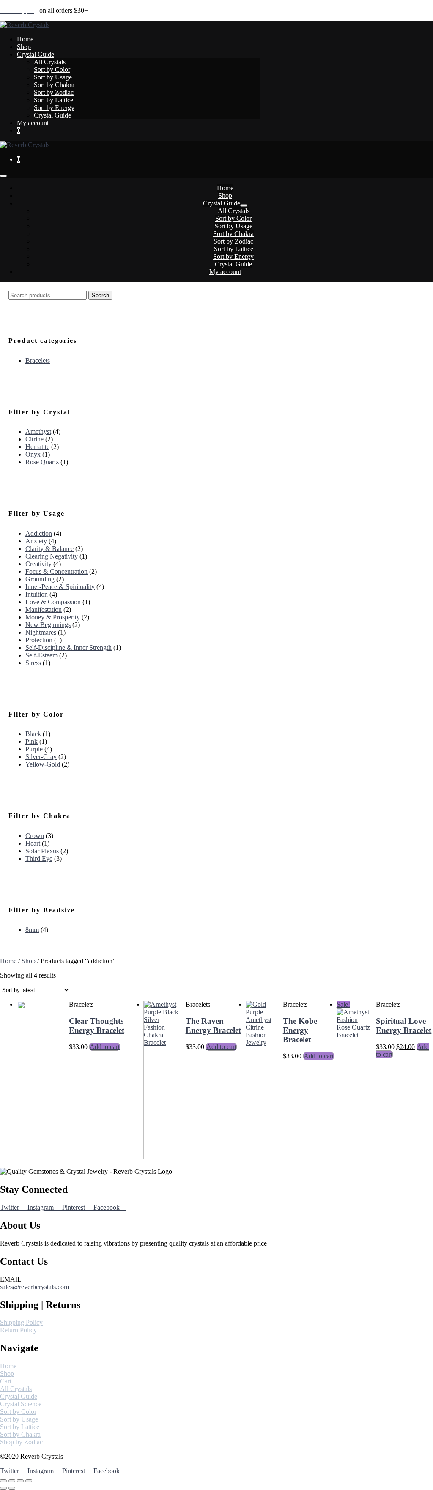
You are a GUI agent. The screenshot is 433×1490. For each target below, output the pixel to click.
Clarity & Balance (49, 548)
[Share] (11, 1480)
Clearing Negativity (51, 556)
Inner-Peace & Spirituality (60, 586)
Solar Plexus (42, 851)
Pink (31, 741)
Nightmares (40, 632)
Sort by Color (52, 69)
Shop (24, 46)
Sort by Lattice (53, 100)
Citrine (34, 439)
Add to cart (105, 1046)
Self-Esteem (41, 655)
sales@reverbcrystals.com (34, 1286)
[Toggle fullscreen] (20, 1480)
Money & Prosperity (52, 617)
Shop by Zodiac (21, 1442)
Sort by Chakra (54, 84)
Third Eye (38, 858)
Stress (33, 662)
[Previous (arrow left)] (3, 1488)
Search (100, 295)
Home (25, 39)
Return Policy (18, 1330)
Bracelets (37, 360)
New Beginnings (48, 624)
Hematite (37, 446)
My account (33, 122)
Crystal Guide (35, 54)
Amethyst (38, 431)
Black (33, 733)
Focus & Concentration (56, 571)
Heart (32, 843)
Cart (5, 1381)
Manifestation (43, 609)
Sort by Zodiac (54, 92)
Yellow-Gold (42, 764)
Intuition (36, 594)
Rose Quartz (42, 462)
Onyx (33, 454)
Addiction (38, 533)
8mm (32, 929)
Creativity (38, 563)
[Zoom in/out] (28, 1480)
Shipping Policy (21, 1322)
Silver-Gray (41, 756)
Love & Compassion (53, 601)
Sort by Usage (53, 77)
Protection (38, 640)
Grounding (40, 579)
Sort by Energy (54, 107)
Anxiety (36, 541)
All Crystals (50, 62)
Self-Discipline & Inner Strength (68, 647)
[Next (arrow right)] (11, 1488)
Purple (34, 749)
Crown (34, 835)
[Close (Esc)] (3, 1480)
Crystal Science (20, 1404)
